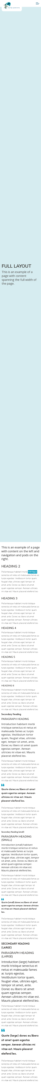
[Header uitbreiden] (37, 3)
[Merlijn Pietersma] (12, 5)
